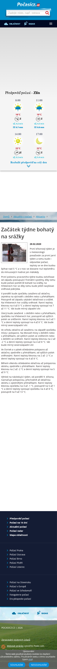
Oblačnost (14, 24)
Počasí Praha (16, 550)
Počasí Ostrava (17, 554)
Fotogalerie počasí (19, 594)
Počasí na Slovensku (20, 582)
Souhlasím (16, 664)
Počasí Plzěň (16, 562)
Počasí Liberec (17, 566)
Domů (6, 216)
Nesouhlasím (39, 664)
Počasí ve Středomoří (21, 590)
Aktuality (40, 216)
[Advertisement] (28, 59)
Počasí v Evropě (18, 586)
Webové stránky (15, 645)
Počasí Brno (16, 558)
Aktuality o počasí (22, 216)
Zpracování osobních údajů (15, 639)
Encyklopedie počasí (20, 598)
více (30, 659)
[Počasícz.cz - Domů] (28, 4)
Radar (32, 24)
